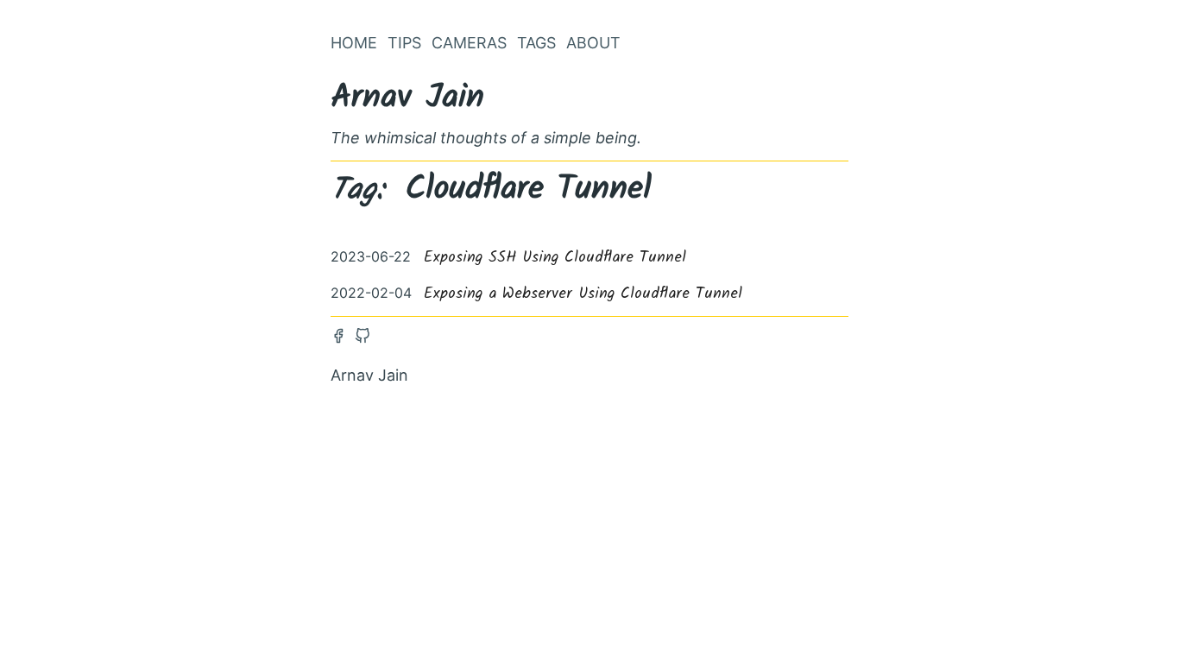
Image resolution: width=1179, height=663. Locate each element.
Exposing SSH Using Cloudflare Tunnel (555, 257)
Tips (404, 43)
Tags (536, 43)
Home (354, 43)
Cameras (469, 43)
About (593, 43)
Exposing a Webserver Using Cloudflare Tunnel (583, 293)
